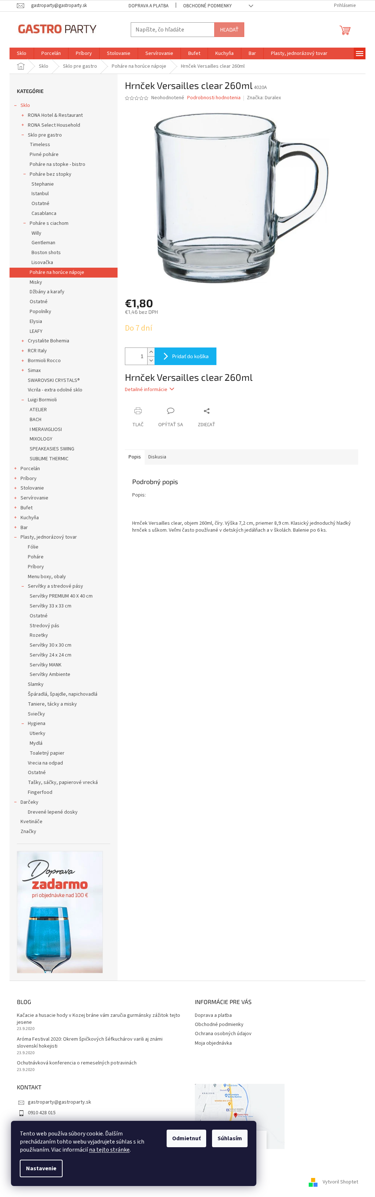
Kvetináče (31, 821)
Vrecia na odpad (45, 763)
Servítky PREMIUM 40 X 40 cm (61, 596)
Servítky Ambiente (50, 674)
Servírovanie (34, 498)
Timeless (40, 144)
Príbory (29, 478)
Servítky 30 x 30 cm (50, 645)
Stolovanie (32, 488)
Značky (28, 831)
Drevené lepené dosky (53, 812)
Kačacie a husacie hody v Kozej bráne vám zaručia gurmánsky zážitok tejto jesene (98, 1019)
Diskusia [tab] (157, 457)
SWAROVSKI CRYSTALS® (54, 380)
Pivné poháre (44, 154)
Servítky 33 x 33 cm (50, 606)
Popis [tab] (135, 457)
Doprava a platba (148, 6)
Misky (36, 282)
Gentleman (43, 242)
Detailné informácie (146, 389)
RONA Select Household (54, 125)
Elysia (36, 321)
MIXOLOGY (41, 439)
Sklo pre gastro (45, 135)
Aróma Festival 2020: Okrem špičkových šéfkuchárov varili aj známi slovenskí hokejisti (90, 1043)
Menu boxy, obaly (47, 576)
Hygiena (36, 723)
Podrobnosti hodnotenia (214, 97)
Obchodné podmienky (207, 6)
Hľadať (229, 29)
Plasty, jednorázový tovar (49, 537)
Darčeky (29, 802)
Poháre (36, 557)
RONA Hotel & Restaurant (55, 115)
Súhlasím (230, 1138)
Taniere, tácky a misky (52, 704)
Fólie (33, 547)
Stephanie (42, 184)
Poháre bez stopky (50, 174)
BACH (35, 419)
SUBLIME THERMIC (49, 458)
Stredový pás (44, 625)
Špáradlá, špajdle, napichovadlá (62, 694)
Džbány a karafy (47, 291)
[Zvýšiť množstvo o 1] (151, 352)
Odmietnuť (186, 1138)
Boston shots (46, 252)
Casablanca (43, 213)
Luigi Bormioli (42, 400)
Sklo (25, 105)
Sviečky (36, 714)
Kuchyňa (30, 517)
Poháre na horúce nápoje (57, 272)
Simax (34, 370)
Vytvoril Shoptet (340, 1182)
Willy (36, 233)
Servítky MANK (46, 665)
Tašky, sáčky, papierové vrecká (63, 782)
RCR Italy (37, 350)
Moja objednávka (213, 1043)
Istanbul (40, 193)
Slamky (36, 684)
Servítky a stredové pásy (55, 586)
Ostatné (40, 203)
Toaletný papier (47, 753)
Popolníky (40, 311)
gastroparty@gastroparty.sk (59, 1102)
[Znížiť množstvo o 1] (151, 360)
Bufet (27, 508)
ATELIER (38, 409)
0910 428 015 (42, 1112)
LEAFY (36, 331)
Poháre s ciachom (49, 223)
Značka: (264, 97)
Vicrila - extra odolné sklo (55, 390)
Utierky (37, 733)
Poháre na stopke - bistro (57, 164)
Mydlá (36, 743)
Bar (24, 527)
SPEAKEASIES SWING (52, 449)
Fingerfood (40, 792)
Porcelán (30, 468)
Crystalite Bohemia (48, 341)
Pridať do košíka (190, 356)
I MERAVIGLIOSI (46, 429)
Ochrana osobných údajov (223, 1033)
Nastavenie (41, 1168)
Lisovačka (42, 262)
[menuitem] (22, 53)
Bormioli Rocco (44, 360)
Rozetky (39, 635)
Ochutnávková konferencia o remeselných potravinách (77, 1063)
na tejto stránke (109, 1150)
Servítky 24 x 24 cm (50, 655)
